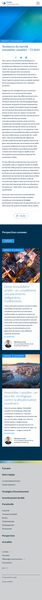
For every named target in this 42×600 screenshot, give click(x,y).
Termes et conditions (7, 581)
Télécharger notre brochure (12, 559)
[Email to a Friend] (21, 57)
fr (7, 568)
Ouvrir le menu (38, 3)
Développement (8, 525)
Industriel (5, 510)
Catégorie (8, 241)
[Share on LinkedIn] (26, 57)
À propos (6, 468)
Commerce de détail (9, 514)
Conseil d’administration (11, 481)
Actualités (7, 542)
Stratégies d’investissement (15, 491)
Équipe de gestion (8, 485)
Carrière (5, 552)
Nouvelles (6, 555)
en (3, 568)
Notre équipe (8, 474)
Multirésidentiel (8, 521)
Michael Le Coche (20, 342)
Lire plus (23, 216)
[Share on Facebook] (16, 57)
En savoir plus (9, 336)
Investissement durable (13, 498)
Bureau (5, 518)
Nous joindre (7, 563)
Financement (7, 529)
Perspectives (8, 535)
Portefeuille (8, 504)
